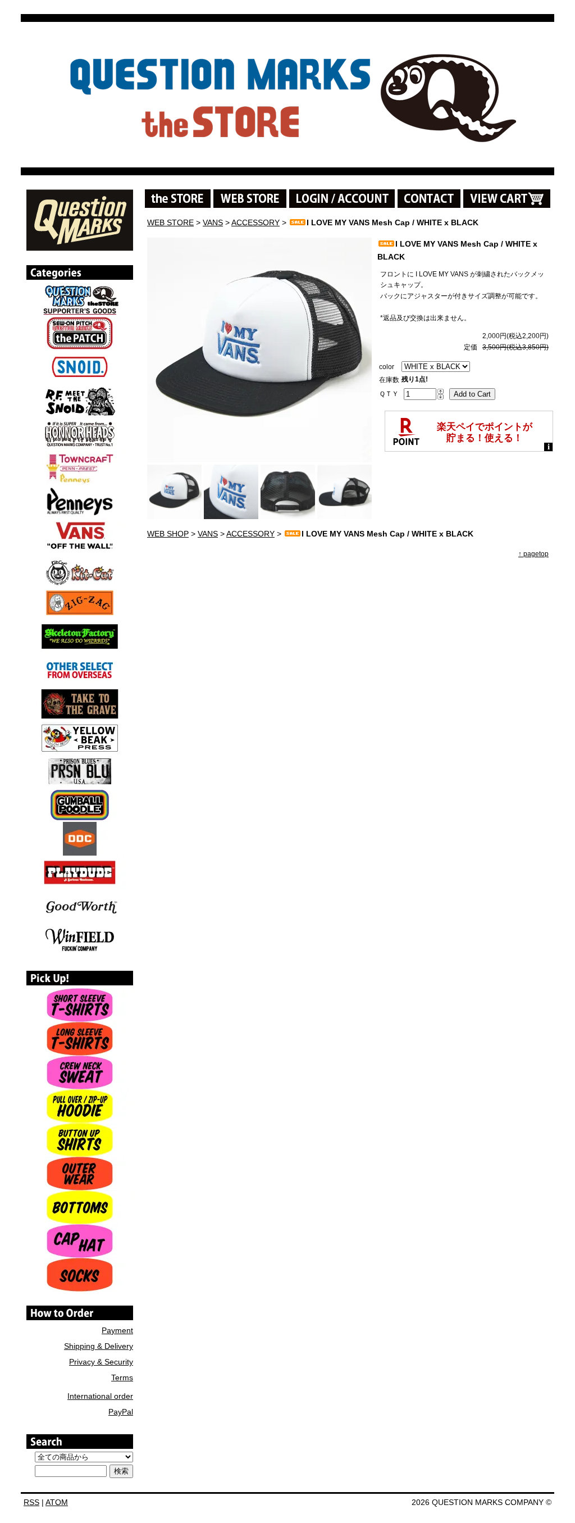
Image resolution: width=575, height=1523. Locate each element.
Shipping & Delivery (98, 1346)
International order (100, 1396)
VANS (213, 222)
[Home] (79, 247)
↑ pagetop (533, 554)
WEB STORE (170, 222)
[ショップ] (178, 198)
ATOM (56, 1502)
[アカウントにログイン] (342, 198)
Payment (117, 1330)
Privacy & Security (101, 1361)
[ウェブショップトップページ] (249, 198)
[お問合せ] (429, 198)
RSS (31, 1502)
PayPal (120, 1411)
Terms (122, 1377)
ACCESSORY (255, 222)
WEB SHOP (168, 533)
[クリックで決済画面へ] (506, 198)
